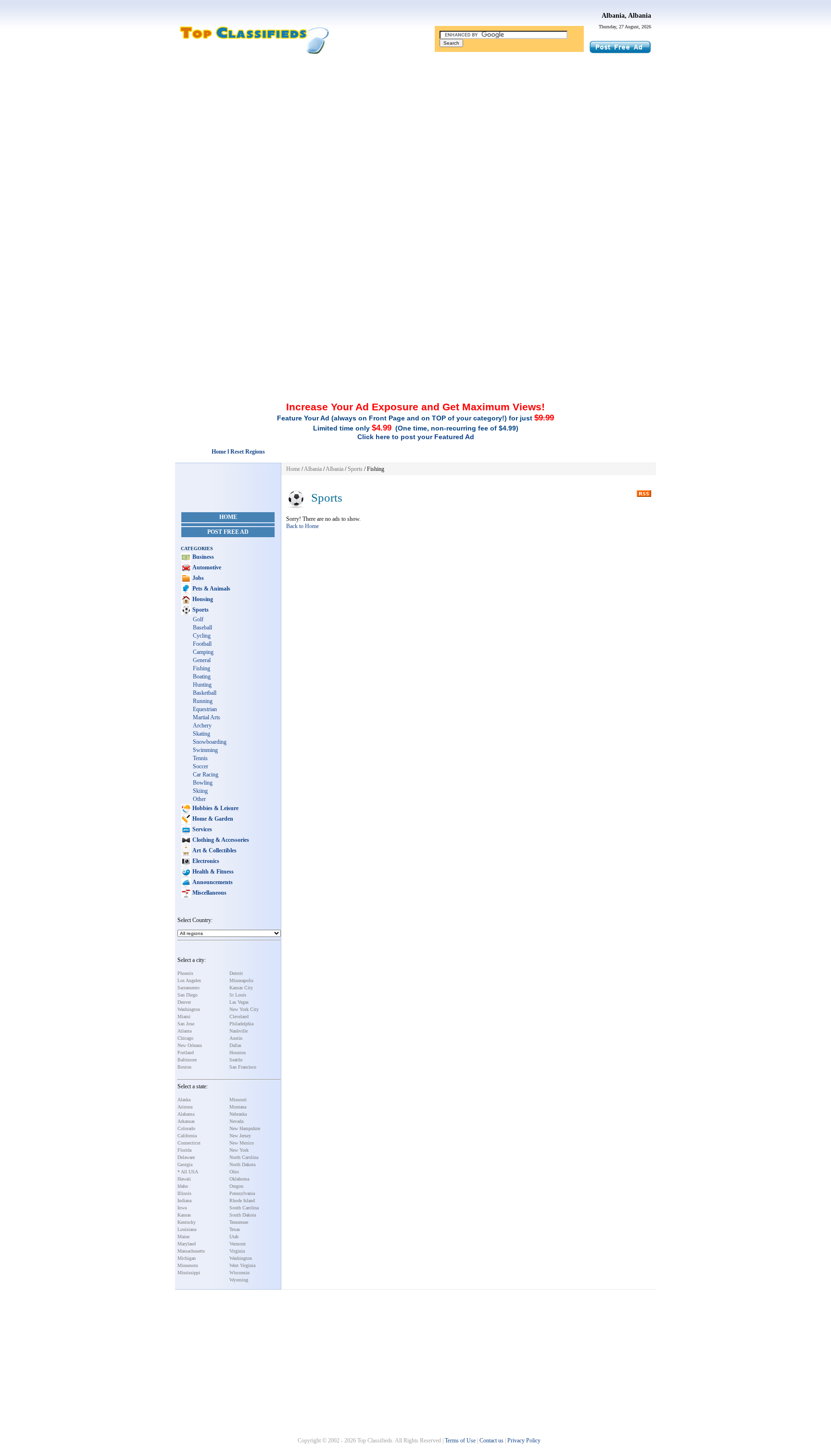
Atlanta (184, 1031)
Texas (234, 1229)
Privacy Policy (524, 1440)
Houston (237, 1052)
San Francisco (242, 1067)
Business (202, 557)
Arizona (184, 1106)
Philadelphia (241, 1023)
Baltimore (187, 1059)
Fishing (201, 668)
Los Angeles (189, 980)
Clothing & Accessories (220, 840)
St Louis (237, 994)
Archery (202, 725)
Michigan (186, 1258)
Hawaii (184, 1179)
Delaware (186, 1157)
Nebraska (238, 1114)
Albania (313, 469)
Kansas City (241, 987)
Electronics (205, 861)
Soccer (200, 766)
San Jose (185, 1023)
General (202, 660)
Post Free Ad (228, 532)
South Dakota (242, 1215)
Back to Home (302, 526)
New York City (244, 1009)
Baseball (202, 627)
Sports (200, 609)
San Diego (187, 994)
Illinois (184, 1193)
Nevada (236, 1121)
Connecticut (189, 1142)
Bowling (203, 782)
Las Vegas (239, 1002)
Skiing (200, 791)
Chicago (185, 1038)
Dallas (235, 1045)
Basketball (204, 693)
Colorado (186, 1128)
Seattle (235, 1059)
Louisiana (186, 1229)
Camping (203, 652)
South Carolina (244, 1207)
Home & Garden (212, 818)
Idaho (182, 1186)
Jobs (197, 578)
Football (202, 643)
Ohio (234, 1171)
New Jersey (240, 1135)
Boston (184, 1067)
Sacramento (188, 987)
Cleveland (239, 1016)
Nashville (238, 1031)
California (187, 1135)
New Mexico (241, 1142)
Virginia (237, 1251)
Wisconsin (239, 1272)
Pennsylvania (242, 1193)
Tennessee (238, 1222)
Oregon (236, 1186)
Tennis (200, 758)
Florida (184, 1150)
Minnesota (187, 1265)
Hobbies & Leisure (215, 808)
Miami (183, 1016)
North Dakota (242, 1164)
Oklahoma (239, 1179)
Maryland (186, 1243)
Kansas (184, 1215)
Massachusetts (191, 1251)
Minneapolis (241, 980)
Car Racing (205, 774)
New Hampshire (244, 1128)
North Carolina (243, 1157)
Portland (185, 1052)
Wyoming (238, 1279)
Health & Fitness (212, 871)
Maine (183, 1236)
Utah (234, 1236)
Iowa (182, 1207)
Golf (198, 619)
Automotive (206, 567)
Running (203, 701)
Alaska (183, 1099)
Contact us (491, 1440)
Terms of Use (460, 1440)
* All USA (187, 1171)
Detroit (236, 973)
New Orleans (189, 1045)
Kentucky (186, 1222)
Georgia (184, 1164)
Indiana (184, 1200)
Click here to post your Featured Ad (415, 437)
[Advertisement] (415, 131)
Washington (188, 1009)
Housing (202, 599)
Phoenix (185, 973)
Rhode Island (242, 1200)
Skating (201, 733)
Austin (235, 1038)
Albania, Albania (626, 15)
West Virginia (242, 1265)
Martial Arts (206, 717)
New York (239, 1150)
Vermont (237, 1243)
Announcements (212, 882)
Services (201, 829)
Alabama (185, 1114)
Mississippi (188, 1272)
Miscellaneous (209, 892)
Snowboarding (210, 742)
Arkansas (186, 1121)
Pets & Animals (210, 588)
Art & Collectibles (214, 850)
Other (199, 799)
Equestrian (205, 709)
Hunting (202, 684)
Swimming (205, 750)
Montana (237, 1106)
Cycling (202, 635)
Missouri (238, 1099)
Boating (202, 676)
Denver (184, 1002)
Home (228, 517)
